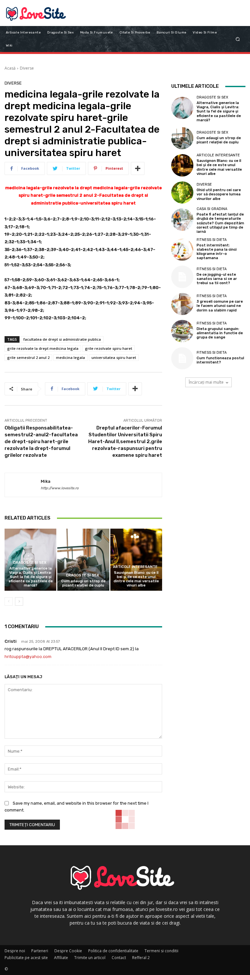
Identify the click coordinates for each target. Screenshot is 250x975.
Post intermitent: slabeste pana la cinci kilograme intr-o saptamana (217, 251)
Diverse (27, 68)
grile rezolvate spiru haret (108, 348)
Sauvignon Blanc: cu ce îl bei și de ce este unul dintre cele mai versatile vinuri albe (136, 579)
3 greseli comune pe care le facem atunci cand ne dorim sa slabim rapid (220, 305)
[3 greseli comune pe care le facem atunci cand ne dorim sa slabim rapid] (182, 304)
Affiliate (61, 957)
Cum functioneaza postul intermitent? (220, 360)
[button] (237, 39)
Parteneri (39, 951)
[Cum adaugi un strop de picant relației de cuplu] (83, 560)
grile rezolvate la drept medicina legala (42, 348)
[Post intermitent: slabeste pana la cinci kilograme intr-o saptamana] (182, 250)
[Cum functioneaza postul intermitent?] (182, 358)
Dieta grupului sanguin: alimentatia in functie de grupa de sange (220, 333)
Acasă (10, 68)
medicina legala (70, 357)
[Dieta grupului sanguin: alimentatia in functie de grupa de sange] (182, 331)
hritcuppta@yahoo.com (28, 656)
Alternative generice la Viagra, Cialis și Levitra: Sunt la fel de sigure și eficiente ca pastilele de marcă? (30, 577)
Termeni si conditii (161, 951)
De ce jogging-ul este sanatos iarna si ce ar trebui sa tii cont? (217, 278)
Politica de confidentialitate (113, 951)
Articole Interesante (135, 567)
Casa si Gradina (212, 209)
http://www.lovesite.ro (59, 488)
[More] (138, 168)
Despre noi (15, 951)
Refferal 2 (141, 957)
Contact (119, 957)
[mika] (23, 485)
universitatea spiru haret (113, 357)
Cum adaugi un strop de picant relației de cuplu (83, 583)
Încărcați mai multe (206, 382)
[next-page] (19, 601)
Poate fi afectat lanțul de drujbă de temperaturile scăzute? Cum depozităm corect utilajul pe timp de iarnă (220, 223)
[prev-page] (9, 601)
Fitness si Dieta (212, 240)
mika (45, 481)
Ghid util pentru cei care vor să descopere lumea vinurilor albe (219, 194)
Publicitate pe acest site (26, 957)
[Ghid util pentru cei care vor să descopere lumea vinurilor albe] (182, 192)
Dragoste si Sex (29, 562)
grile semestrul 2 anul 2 (28, 357)
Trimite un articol (89, 957)
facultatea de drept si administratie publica (62, 339)
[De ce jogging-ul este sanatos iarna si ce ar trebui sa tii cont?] (182, 277)
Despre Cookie (68, 951)
